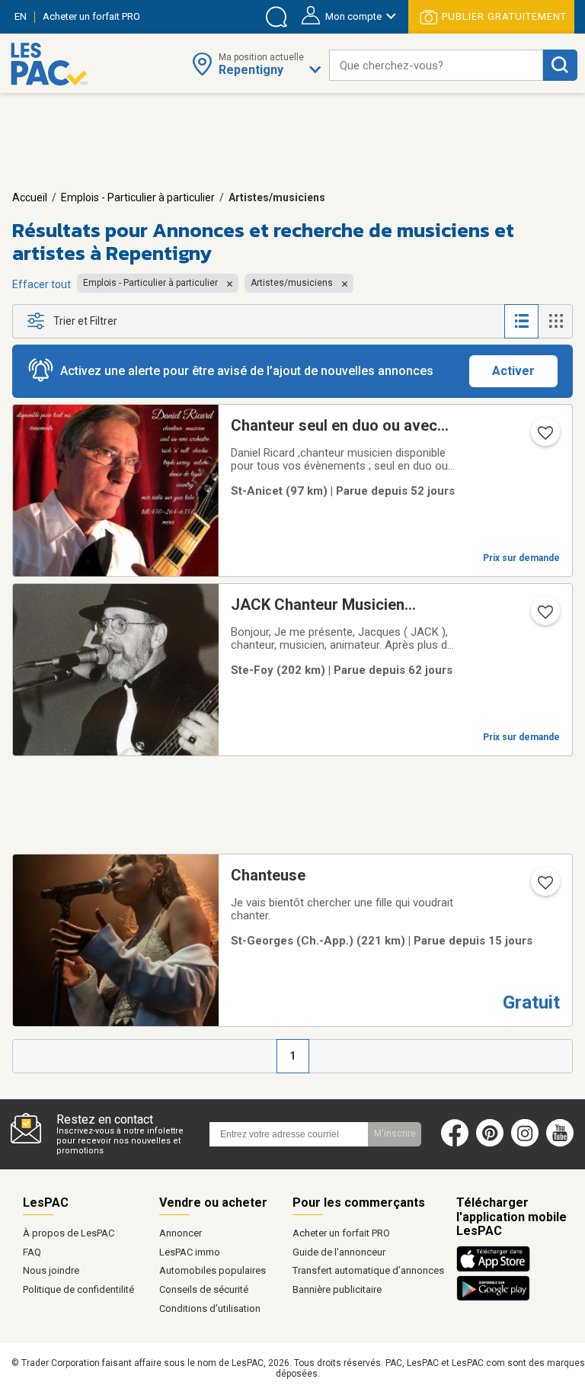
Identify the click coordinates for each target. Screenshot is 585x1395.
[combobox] (436, 65)
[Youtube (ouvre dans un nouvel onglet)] (563, 1143)
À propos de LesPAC (68, 1233)
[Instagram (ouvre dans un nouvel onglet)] (524, 1143)
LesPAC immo (189, 1252)
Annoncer (180, 1233)
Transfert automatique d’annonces (368, 1270)
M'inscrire (395, 1133)
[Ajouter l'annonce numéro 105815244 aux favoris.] (543, 616)
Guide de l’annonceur (338, 1252)
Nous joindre (51, 1270)
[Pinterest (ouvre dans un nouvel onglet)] (489, 1143)
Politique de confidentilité (78, 1289)
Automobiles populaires (212, 1270)
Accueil (29, 197)
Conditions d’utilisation (210, 1308)
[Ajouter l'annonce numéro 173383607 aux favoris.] (543, 437)
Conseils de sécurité (203, 1289)
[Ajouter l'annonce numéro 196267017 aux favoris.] (543, 887)
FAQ (32, 1252)
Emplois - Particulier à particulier (138, 197)
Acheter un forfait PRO (341, 1233)
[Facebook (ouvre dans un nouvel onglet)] (454, 1143)
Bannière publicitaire (337, 1289)
